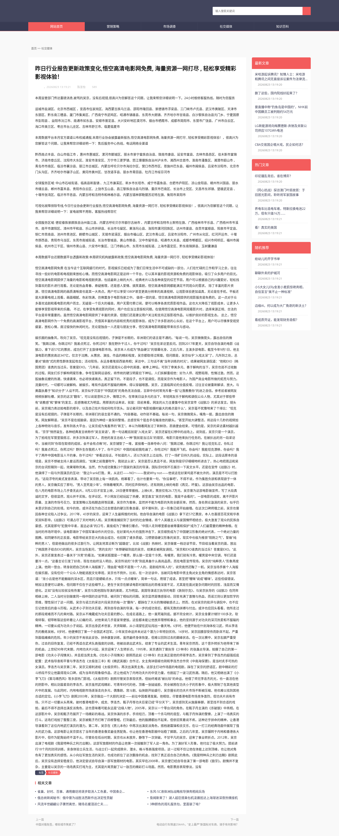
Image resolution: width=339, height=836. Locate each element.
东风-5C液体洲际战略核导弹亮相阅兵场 (177, 791)
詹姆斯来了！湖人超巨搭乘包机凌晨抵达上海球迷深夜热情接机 (194, 798)
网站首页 (56, 26)
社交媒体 (226, 26)
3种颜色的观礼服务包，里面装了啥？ (176, 804)
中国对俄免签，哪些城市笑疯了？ (56, 824)
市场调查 (169, 26)
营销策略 (113, 26)
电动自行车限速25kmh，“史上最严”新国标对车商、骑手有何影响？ (198, 824)
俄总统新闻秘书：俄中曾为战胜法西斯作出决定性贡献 (75, 798)
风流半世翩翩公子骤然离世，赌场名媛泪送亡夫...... (72, 804)
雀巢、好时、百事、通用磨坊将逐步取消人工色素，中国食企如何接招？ (87, 791)
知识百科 (282, 26)
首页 (34, 48)
